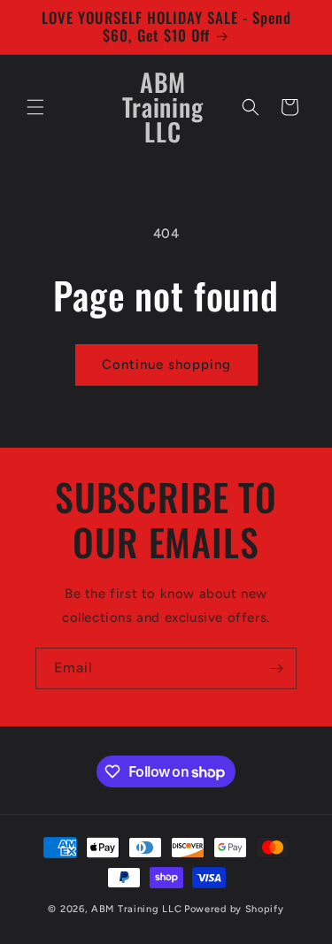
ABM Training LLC (136, 909)
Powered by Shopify (234, 909)
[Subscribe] (276, 668)
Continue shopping (166, 364)
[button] (35, 107)
